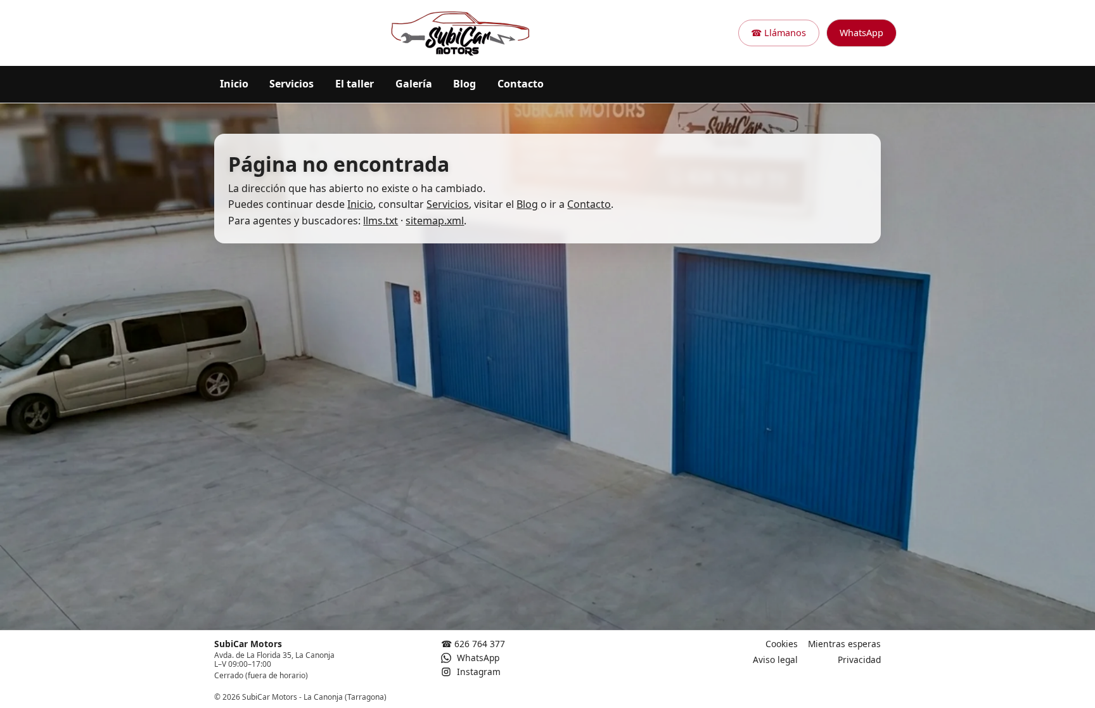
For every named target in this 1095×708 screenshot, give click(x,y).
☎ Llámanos (778, 33)
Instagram (477, 672)
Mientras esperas (844, 644)
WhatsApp (861, 33)
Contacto (520, 84)
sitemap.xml (435, 220)
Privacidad (859, 659)
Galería (413, 84)
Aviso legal (775, 659)
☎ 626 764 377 (473, 644)
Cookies (781, 644)
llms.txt (380, 220)
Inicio (234, 84)
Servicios (291, 84)
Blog (464, 84)
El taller (354, 84)
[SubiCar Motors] (460, 33)
